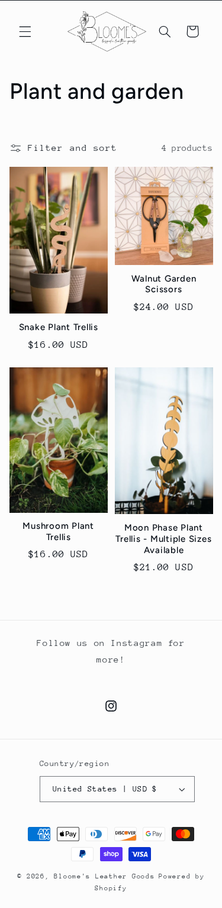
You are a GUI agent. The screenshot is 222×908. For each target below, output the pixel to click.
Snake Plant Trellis (58, 327)
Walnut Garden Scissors (164, 284)
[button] (24, 31)
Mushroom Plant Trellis (58, 531)
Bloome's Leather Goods (104, 876)
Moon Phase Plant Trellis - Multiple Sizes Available (163, 538)
